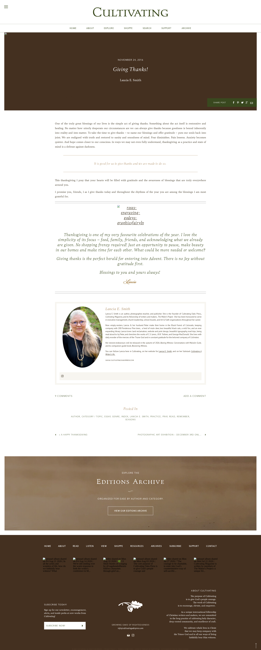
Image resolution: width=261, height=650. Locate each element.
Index (124, 417)
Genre (116, 417)
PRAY (165, 417)
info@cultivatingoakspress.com (130, 628)
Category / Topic (92, 417)
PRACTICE (155, 417)
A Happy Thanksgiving (74, 435)
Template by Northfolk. (151, 649)
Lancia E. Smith (165, 351)
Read (172, 417)
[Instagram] (62, 376)
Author (75, 417)
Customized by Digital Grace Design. (175, 649)
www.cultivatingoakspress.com (119, 360)
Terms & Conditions (125, 649)
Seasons (130, 420)
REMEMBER (183, 417)
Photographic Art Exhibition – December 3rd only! (169, 435)
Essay (107, 417)
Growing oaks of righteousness (130, 625)
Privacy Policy (110, 649)
